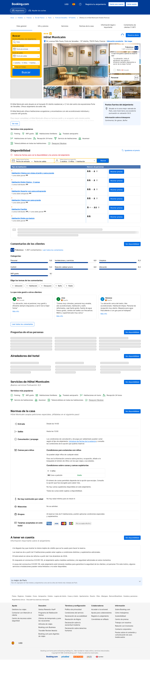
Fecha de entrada (18, 46)
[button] (26, 63)
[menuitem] (18, 10)
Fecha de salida (17, 53)
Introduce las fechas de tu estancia (82, 484)
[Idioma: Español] (74, 4)
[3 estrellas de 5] (46, 33)
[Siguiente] (138, 68)
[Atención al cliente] (80, 4)
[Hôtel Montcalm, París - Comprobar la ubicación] (45, 42)
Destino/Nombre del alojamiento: (24, 39)
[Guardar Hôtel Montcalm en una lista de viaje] (122, 35)
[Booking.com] (20, 4)
